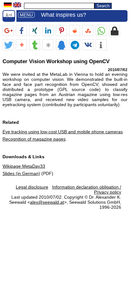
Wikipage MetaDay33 (24, 166)
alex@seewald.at (47, 202)
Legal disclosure (32, 187)
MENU (26, 14)
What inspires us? (63, 15)
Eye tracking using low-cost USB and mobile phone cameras (63, 131)
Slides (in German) (21, 173)
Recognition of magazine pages (34, 138)
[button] (8, 30)
